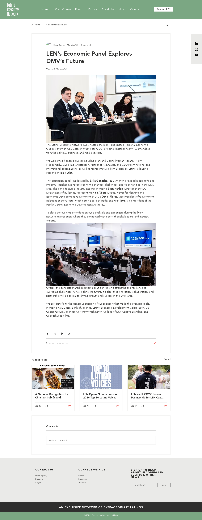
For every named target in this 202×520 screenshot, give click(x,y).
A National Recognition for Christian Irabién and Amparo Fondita (51, 395)
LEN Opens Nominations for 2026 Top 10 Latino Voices (100, 395)
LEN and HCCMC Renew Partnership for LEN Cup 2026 (146, 395)
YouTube (82, 482)
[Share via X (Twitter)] (55, 333)
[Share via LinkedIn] (62, 333)
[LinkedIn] (196, 44)
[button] (166, 24)
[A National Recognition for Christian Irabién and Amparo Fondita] (53, 377)
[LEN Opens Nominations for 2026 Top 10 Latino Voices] (101, 377)
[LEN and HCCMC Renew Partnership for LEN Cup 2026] (149, 377)
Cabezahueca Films (109, 515)
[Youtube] (196, 55)
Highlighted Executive (56, 24)
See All (167, 359)
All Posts (35, 24)
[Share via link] (69, 333)
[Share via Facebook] (47, 333)
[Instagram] (196, 49)
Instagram (82, 479)
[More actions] (154, 45)
